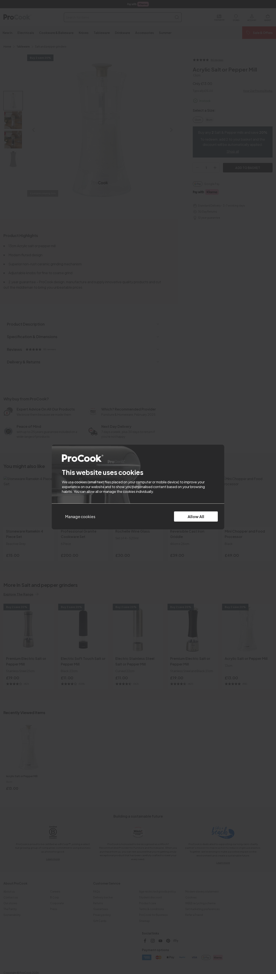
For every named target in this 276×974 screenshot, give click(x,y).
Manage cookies (80, 516)
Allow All (196, 516)
